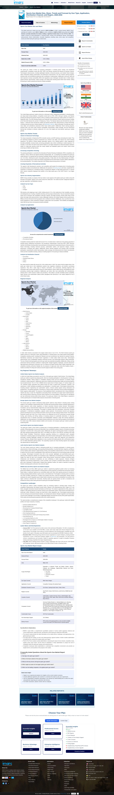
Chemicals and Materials (70, 771)
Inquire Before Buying (87, 58)
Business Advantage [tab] (30, 745)
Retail (66, 785)
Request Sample (57, 111)
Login (95, 2)
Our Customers (51, 771)
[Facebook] (6, 783)
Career (49, 763)
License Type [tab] (64, 720)
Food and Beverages (69, 779)
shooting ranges (57, 168)
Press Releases (32, 779)
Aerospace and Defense (70, 763)
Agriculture (67, 765)
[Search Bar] (100, 2)
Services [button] (56, 2)
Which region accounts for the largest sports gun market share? (37, 664)
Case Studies (31, 781)
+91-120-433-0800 (92, 779)
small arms (53, 536)
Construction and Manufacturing (71, 773)
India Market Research (33, 765)
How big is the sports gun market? (30, 656)
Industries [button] (63, 2)
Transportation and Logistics (71, 789)
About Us (78, 2)
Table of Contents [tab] (40, 22)
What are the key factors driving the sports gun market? (35, 661)
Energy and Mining (69, 777)
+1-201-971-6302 (91, 767)
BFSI (66, 769)
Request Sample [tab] (68, 22)
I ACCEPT (73, 793)
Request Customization (87, 40)
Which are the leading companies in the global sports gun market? (38, 667)
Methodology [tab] (54, 22)
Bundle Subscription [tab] (52, 720)
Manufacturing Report (33, 775)
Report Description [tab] (26, 22)
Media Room (71, 2)
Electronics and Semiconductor (71, 775)
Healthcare (67, 781)
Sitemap (49, 779)
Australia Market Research (34, 763)
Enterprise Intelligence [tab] (52, 745)
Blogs (30, 777)
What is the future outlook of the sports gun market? (34, 658)
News (49, 777)
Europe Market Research (34, 769)
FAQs (49, 775)
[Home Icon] (52, 2)
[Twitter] (9, 783)
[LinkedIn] (3, 783)
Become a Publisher (52, 773)
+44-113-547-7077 (92, 773)
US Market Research (33, 771)
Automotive (67, 767)
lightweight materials (49, 124)
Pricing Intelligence (33, 773)
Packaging (67, 783)
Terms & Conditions (52, 765)
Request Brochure (86, 52)
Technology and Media (69, 787)
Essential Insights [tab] (29, 729)
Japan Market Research (34, 767)
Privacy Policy (63, 793)
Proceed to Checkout (79, 751)
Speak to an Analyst (86, 46)
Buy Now (86, 34)
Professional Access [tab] (51, 729)
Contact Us (90, 2)
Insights (84, 2)
